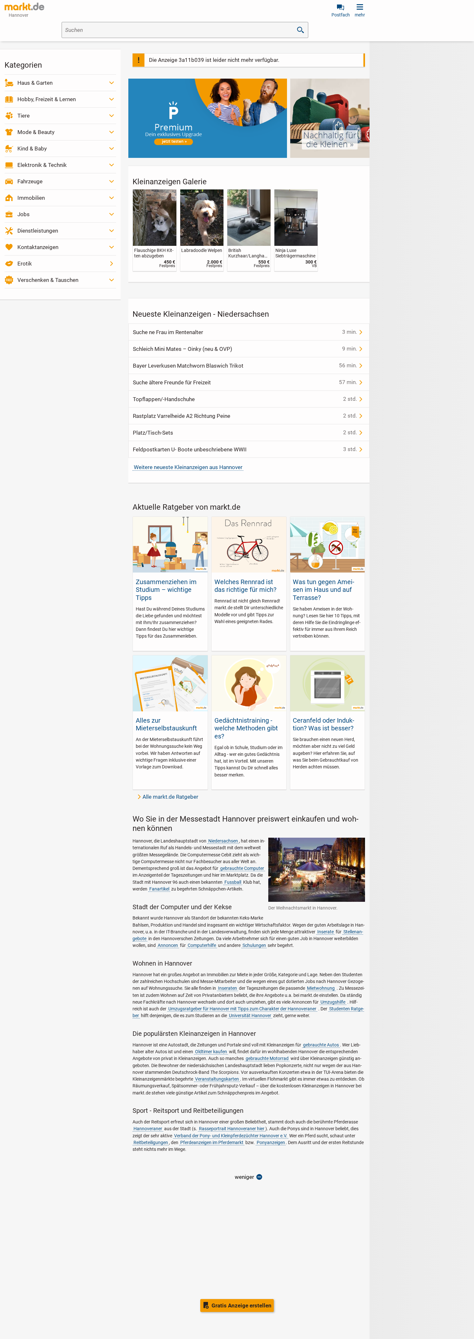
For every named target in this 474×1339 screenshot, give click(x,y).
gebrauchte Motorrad (267, 1058)
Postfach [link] (340, 14)
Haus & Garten (35, 83)
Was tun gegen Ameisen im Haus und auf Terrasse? (323, 590)
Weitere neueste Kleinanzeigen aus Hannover (188, 467)
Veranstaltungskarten (217, 1079)
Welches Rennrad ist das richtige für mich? (245, 585)
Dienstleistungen (37, 230)
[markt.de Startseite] (24, 6)
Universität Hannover (250, 1015)
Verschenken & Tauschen (47, 280)
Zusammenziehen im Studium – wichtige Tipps (166, 590)
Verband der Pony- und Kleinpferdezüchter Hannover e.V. (230, 1135)
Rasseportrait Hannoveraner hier (231, 1128)
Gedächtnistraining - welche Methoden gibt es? (246, 728)
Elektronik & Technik (42, 165)
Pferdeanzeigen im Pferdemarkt (211, 1142)
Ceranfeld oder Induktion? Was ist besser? (323, 724)
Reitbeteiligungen (150, 1142)
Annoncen (168, 945)
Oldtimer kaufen (211, 1051)
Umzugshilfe (333, 1002)
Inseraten (227, 988)
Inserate (325, 931)
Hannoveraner (147, 1128)
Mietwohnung (321, 988)
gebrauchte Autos (321, 1044)
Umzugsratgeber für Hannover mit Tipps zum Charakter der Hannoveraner (242, 1008)
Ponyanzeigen (271, 1142)
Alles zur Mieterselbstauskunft (166, 724)
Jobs (23, 214)
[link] (154, 230)
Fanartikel (159, 888)
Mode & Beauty (35, 132)
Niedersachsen (223, 840)
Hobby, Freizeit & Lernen (46, 99)
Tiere (23, 115)
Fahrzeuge (30, 181)
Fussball (232, 882)
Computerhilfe (202, 945)
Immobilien (31, 198)
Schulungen (254, 945)
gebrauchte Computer (242, 868)
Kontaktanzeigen (37, 247)
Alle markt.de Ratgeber (170, 797)
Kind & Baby (32, 148)
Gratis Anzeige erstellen (242, 1305)
